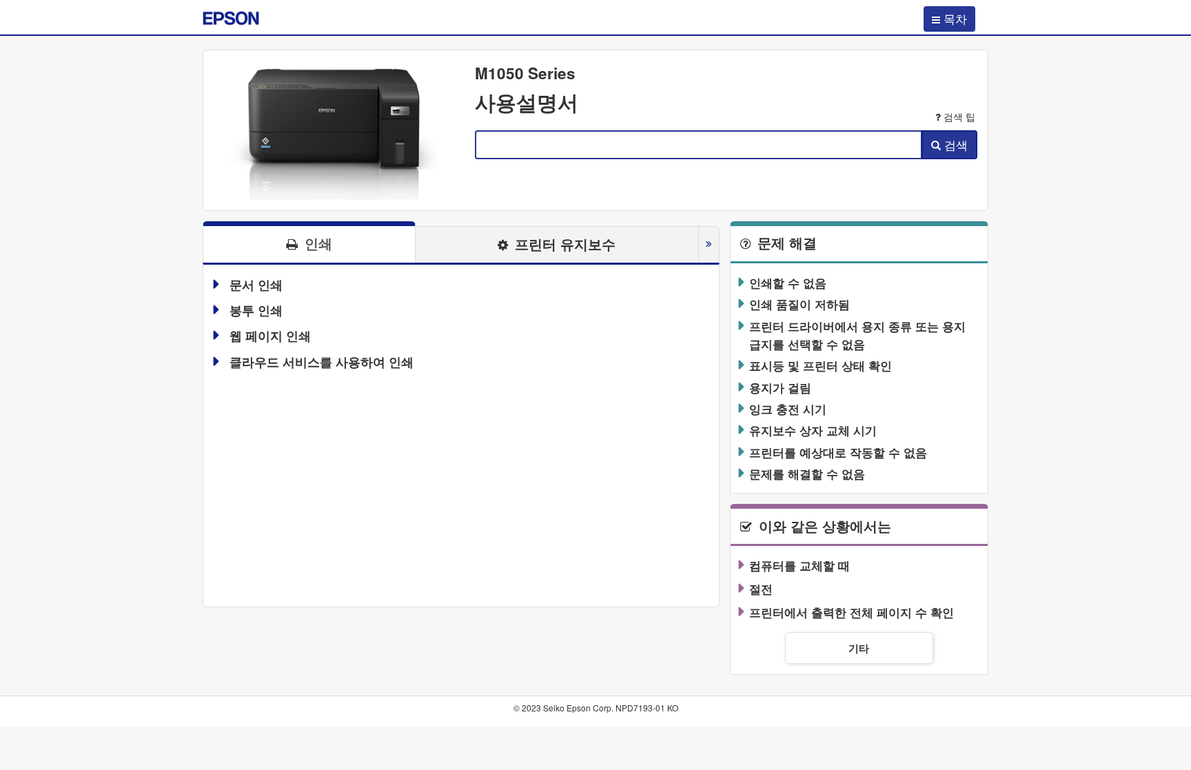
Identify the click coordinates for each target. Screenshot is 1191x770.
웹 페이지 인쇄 (270, 336)
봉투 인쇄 (256, 310)
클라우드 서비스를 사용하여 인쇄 (322, 362)
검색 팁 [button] (959, 116)
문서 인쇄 (256, 285)
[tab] (309, 242)
